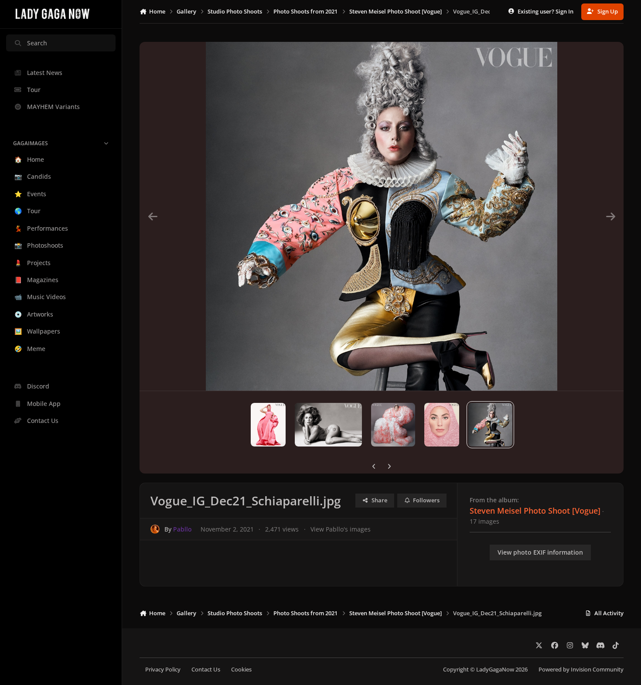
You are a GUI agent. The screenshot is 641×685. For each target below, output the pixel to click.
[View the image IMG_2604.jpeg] (268, 424)
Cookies (241, 669)
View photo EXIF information (540, 552)
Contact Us (205, 669)
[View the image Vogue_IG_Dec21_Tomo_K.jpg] (393, 424)
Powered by (581, 669)
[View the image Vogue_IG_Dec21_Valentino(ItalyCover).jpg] (441, 424)
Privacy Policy (163, 669)
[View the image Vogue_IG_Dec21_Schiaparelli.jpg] (490, 424)
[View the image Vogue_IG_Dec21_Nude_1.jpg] (328, 424)
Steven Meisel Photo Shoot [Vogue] (535, 510)
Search (37, 43)
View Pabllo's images (340, 529)
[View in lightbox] (382, 216)
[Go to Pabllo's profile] (155, 529)
